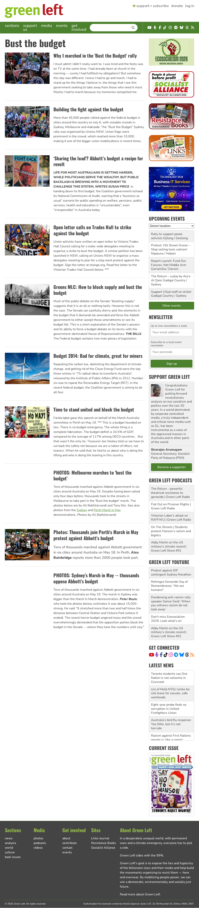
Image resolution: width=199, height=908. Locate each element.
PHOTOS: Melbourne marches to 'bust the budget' (92, 475)
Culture (10, 852)
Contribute (69, 843)
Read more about (140, 894)
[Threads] (187, 654)
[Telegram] (176, 654)
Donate (177, 6)
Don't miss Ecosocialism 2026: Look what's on (168, 619)
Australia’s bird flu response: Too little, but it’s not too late (171, 717)
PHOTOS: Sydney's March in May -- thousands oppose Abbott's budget (96, 578)
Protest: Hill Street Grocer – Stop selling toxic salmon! (170, 247)
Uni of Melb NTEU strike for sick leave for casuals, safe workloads (170, 686)
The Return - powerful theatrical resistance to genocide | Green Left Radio (170, 493)
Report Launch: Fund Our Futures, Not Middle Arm (168, 263)
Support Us (30, 27)
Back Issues (13, 857)
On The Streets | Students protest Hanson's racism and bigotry (171, 531)
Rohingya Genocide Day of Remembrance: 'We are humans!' (169, 586)
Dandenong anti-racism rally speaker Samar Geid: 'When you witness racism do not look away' (171, 603)
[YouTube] (151, 654)
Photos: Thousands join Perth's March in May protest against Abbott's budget (95, 534)
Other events (171, 306)
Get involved (79, 27)
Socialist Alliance (103, 848)
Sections (12, 25)
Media (46, 25)
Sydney (82, 510)
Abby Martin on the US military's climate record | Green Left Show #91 (168, 546)
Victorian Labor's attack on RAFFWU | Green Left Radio (171, 517)
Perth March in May (107, 510)
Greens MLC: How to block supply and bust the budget (97, 289)
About (66, 838)
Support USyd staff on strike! (171, 292)
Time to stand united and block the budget (93, 409)
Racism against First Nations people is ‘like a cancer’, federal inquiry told (171, 732)
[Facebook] (161, 654)
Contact (67, 848)
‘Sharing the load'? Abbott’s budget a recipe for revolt (98, 161)
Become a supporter (171, 467)
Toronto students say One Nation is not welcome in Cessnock (169, 671)
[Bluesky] (181, 654)
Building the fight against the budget (88, 109)
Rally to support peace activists (166, 236)
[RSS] (192, 654)
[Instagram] (171, 654)
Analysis (10, 843)
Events (62, 25)
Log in (189, 6)
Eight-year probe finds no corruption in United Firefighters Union (168, 702)
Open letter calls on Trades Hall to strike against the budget (92, 230)
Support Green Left (169, 376)
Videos (38, 848)
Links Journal (100, 838)
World (9, 848)
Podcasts (40, 843)
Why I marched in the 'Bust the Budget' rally (95, 55)
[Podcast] (157, 654)
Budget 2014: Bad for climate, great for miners (97, 355)
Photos (38, 838)
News (8, 838)
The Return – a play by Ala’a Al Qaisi (170, 278)
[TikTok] (166, 654)
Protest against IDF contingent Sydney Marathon (171, 572)
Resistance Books (103, 843)
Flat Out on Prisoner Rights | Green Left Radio (171, 506)
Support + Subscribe (152, 6)
